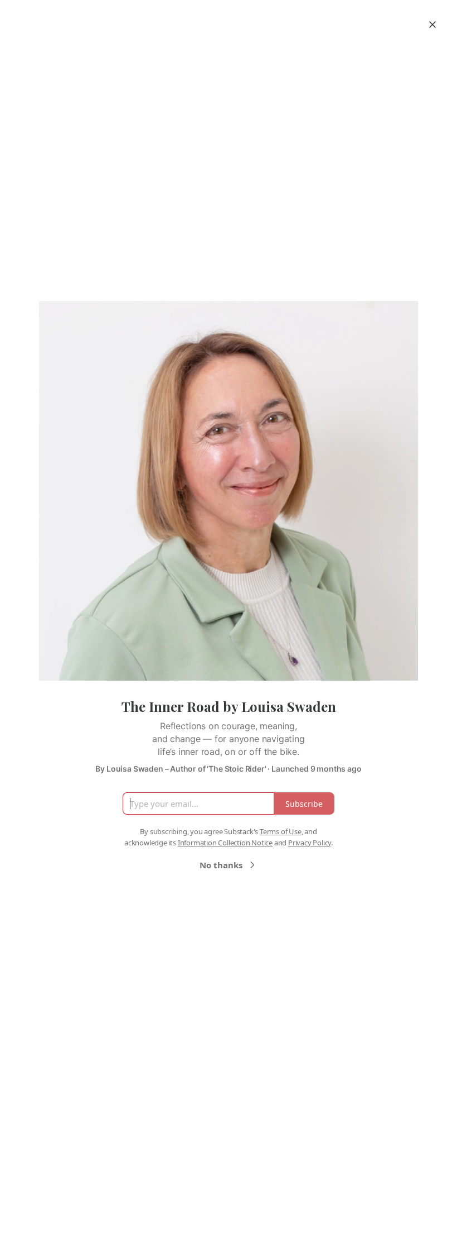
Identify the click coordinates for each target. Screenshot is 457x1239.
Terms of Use (281, 831)
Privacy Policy (309, 843)
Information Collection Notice (225, 843)
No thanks (221, 864)
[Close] (432, 24)
